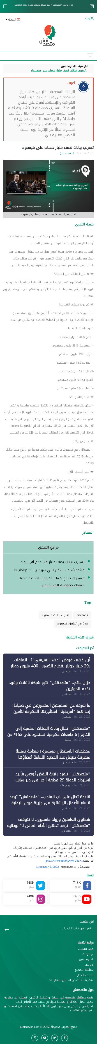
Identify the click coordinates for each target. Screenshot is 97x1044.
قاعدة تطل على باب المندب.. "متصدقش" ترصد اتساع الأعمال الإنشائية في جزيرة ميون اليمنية (49, 800)
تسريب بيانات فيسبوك (55, 615)
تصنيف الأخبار (85, 975)
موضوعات (88, 954)
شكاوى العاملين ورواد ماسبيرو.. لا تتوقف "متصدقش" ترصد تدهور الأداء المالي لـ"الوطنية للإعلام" (48, 825)
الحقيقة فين (68, 66)
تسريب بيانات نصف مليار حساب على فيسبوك (57, 70)
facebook (82, 615)
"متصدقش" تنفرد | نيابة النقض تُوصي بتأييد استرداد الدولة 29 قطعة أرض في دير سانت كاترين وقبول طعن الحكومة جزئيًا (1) (52, 780)
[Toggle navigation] (90, 55)
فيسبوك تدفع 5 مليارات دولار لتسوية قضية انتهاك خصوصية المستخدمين (51, 582)
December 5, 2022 (47, 867)
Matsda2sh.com (29, 1027)
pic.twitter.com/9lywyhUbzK (63, 860)
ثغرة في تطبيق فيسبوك (72, 623)
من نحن (89, 965)
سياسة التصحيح (84, 970)
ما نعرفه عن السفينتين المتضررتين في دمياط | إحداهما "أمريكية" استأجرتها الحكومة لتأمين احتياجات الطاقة (49, 6)
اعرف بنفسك (86, 949)
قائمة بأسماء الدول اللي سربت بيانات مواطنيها (49, 570)
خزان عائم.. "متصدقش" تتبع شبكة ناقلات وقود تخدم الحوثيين (49, 686)
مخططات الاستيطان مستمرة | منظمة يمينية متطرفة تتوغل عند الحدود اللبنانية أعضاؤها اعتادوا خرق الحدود (53, 757)
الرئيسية (83, 66)
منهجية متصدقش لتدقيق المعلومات (71, 980)
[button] (25, 20)
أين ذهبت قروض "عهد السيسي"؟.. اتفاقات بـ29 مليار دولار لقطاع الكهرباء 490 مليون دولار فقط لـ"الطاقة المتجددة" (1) (50, 666)
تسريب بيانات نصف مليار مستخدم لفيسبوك (52, 561)
